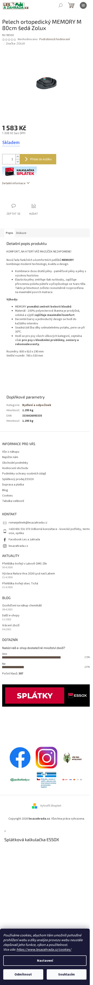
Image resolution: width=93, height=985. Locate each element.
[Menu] (83, 5)
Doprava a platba (13, 484)
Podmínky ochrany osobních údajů (24, 473)
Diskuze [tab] (21, 233)
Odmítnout (23, 974)
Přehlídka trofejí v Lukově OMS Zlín (24, 564)
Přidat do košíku (41, 159)
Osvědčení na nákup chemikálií (22, 606)
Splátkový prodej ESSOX (18, 479)
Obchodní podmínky (15, 463)
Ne (4, 664)
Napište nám (10, 457)
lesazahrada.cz (18, 546)
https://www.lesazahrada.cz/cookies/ (43, 949)
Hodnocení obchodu (15, 468)
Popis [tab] (9, 233)
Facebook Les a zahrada (24, 539)
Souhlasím (66, 974)
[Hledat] (60, 5)
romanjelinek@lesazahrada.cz (28, 522)
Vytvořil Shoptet (50, 806)
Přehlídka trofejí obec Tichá (20, 584)
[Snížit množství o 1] (17, 161)
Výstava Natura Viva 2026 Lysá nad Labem (28, 574)
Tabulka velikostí (13, 501)
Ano (4, 654)
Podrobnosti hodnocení (54, 39)
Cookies (7, 495)
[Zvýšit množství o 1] (17, 156)
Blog (5, 490)
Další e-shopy (10, 616)
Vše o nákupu (10, 452)
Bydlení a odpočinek (36, 405)
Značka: (15, 43)
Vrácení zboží (10, 625)
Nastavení (45, 960)
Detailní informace (14, 183)
